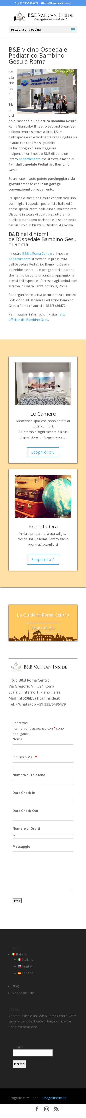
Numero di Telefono (29, 775)
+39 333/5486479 (28, 3)
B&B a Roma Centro (37, 253)
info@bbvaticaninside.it (39, 698)
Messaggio (21, 846)
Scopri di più (43, 452)
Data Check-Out (25, 811)
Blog (15, 986)
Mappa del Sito (23, 993)
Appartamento (30, 159)
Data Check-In (24, 793)
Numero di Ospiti (26, 828)
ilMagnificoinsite (54, 1098)
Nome (17, 739)
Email (18, 1047)
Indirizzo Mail (25, 757)
